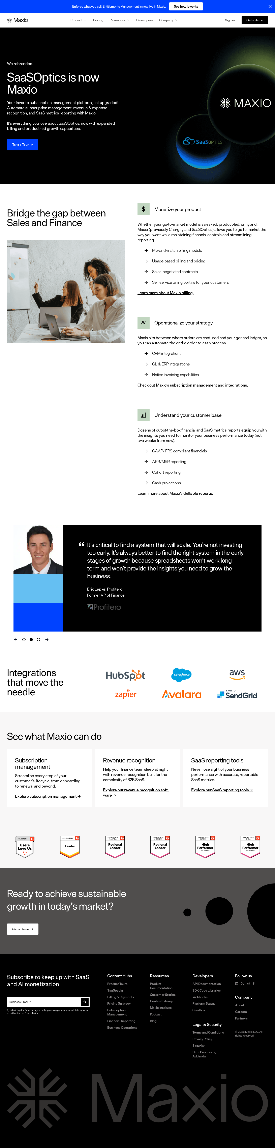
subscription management (193, 385)
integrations (236, 385)
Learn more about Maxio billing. (165, 292)
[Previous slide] (15, 640)
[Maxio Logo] (17, 20)
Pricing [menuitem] (98, 20)
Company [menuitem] (166, 20)
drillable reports (197, 493)
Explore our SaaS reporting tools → (222, 790)
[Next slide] (47, 640)
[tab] (24, 639)
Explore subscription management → (48, 796)
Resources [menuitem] (117, 20)
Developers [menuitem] (144, 20)
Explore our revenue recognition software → (136, 792)
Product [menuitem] (76, 20)
